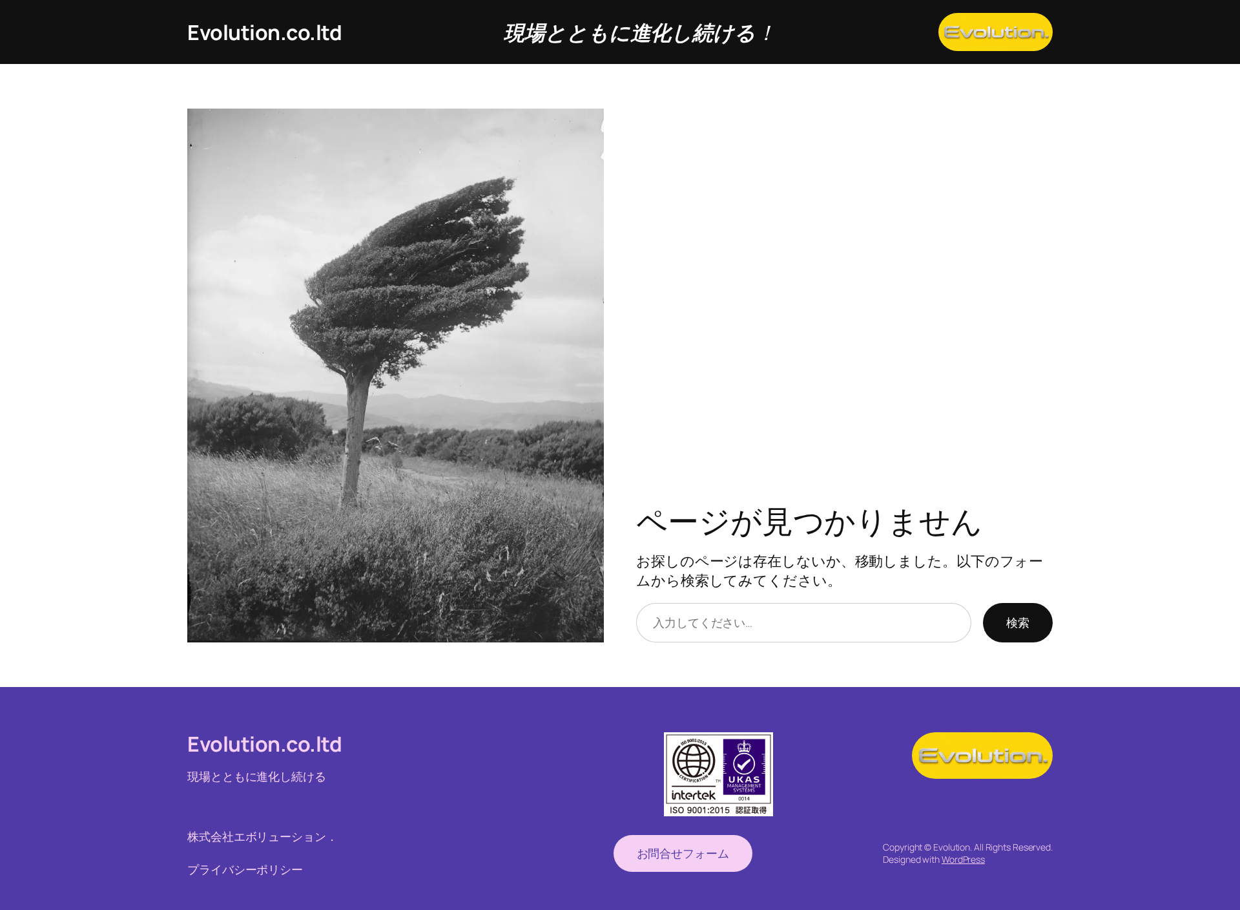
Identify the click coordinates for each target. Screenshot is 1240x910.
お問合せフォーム (683, 853)
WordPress (963, 859)
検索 (1017, 622)
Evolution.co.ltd (264, 32)
